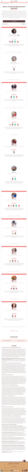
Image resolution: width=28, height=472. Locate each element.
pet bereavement (5, 3)
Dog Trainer (23, 467)
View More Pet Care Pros (14, 330)
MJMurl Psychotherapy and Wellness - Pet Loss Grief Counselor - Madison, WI (14, 146)
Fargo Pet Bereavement (20, 340)
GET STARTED (14, 21)
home (1, 3)
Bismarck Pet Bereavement (7, 340)
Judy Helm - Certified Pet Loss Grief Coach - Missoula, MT (14, 63)
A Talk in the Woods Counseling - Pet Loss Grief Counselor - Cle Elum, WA (14, 227)
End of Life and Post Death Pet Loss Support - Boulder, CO (14, 91)
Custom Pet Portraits (16, 467)
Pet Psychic (10, 467)
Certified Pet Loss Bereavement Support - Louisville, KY (14, 255)
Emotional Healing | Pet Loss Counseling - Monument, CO (14, 173)
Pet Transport (5, 467)
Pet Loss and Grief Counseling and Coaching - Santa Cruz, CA (14, 310)
